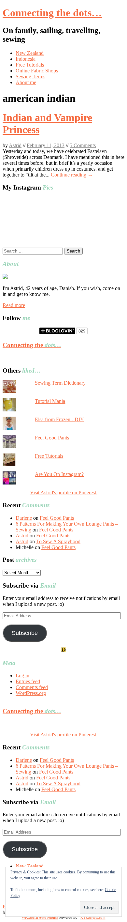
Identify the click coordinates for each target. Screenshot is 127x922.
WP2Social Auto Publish (40, 917)
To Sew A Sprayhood (58, 541)
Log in (22, 675)
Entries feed (28, 681)
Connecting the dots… (52, 13)
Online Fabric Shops (37, 70)
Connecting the (32, 345)
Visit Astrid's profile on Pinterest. (63, 492)
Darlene (24, 518)
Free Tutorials (30, 65)
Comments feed (32, 687)
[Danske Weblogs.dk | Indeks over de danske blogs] (63, 650)
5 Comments (83, 145)
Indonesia (25, 59)
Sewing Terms (30, 76)
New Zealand (30, 53)
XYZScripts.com (93, 917)
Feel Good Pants (52, 437)
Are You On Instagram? (59, 474)
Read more (14, 305)
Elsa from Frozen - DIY (59, 419)
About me (26, 82)
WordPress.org (31, 693)
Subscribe (25, 633)
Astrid (15, 145)
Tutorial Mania (50, 401)
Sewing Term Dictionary (60, 383)
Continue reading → (72, 174)
